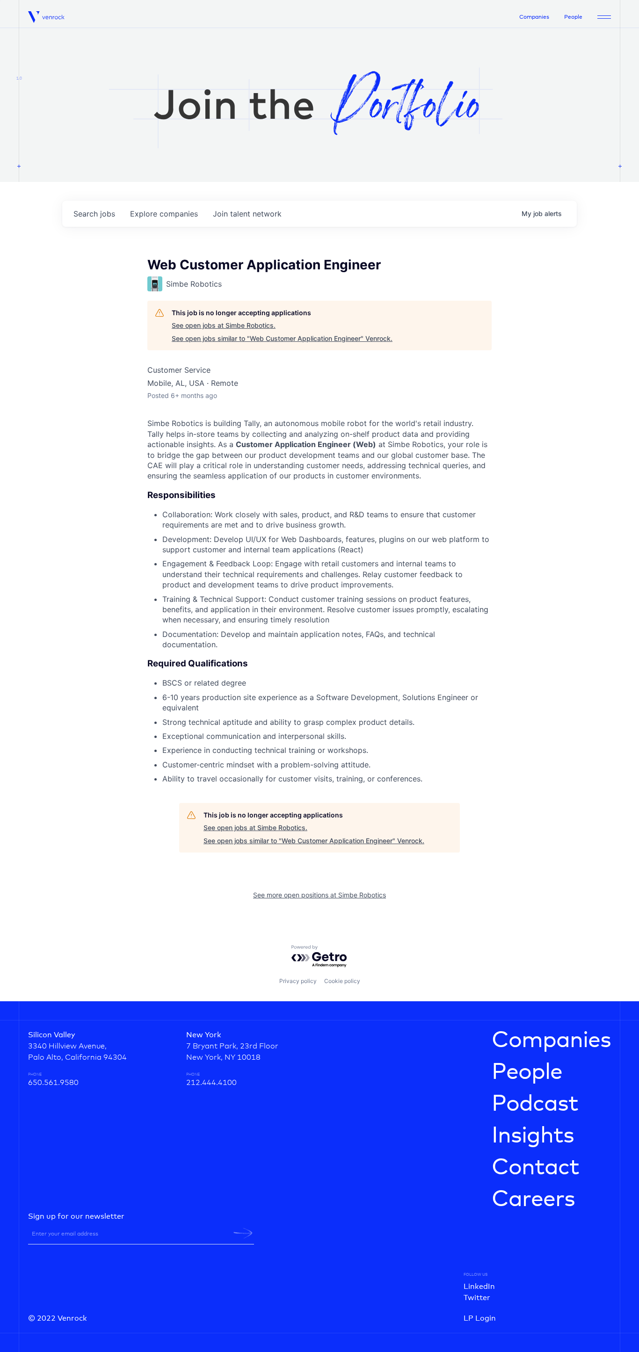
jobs (94, 213)
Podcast (535, 1104)
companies (164, 213)
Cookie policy (342, 980)
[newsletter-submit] (243, 1233)
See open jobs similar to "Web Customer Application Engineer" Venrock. (282, 338)
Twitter (477, 1297)
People (573, 17)
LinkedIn (479, 1286)
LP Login (480, 1318)
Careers (533, 1199)
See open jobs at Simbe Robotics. (224, 325)
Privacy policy (298, 980)
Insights (533, 1136)
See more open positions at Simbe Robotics (319, 895)
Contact (535, 1168)
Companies (534, 17)
